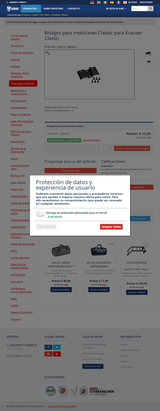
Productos (30, 8)
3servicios (53, 217)
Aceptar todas (111, 227)
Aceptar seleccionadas (46, 227)
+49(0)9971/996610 (17, 2)
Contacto (74, 8)
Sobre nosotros (53, 8)
